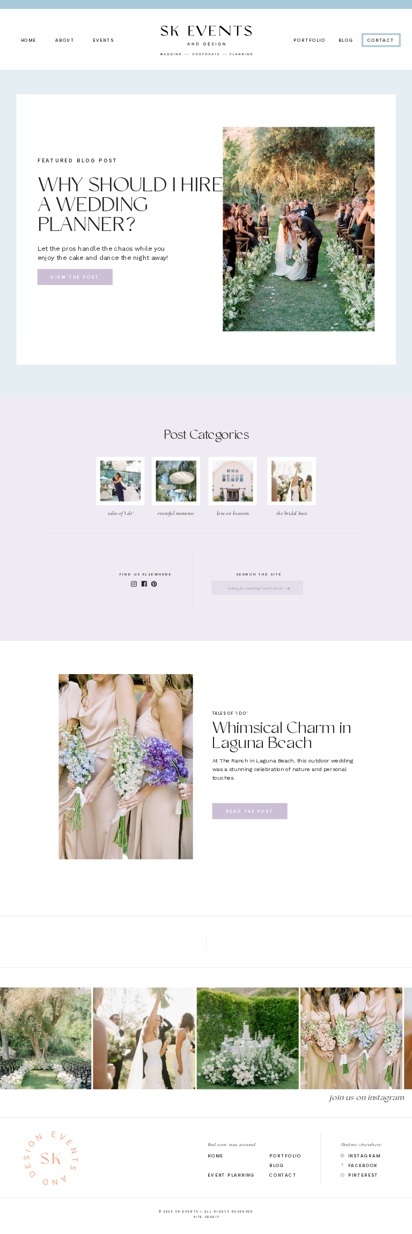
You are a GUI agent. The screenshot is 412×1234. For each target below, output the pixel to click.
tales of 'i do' (230, 713)
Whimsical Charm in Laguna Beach (281, 737)
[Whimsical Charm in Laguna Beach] (125, 766)
